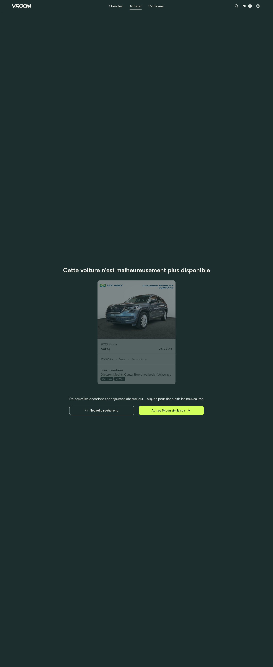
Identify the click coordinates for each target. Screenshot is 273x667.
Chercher (116, 6)
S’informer (156, 6)
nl (245, 6)
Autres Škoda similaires (168, 410)
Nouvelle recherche (104, 410)
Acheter (136, 6)
